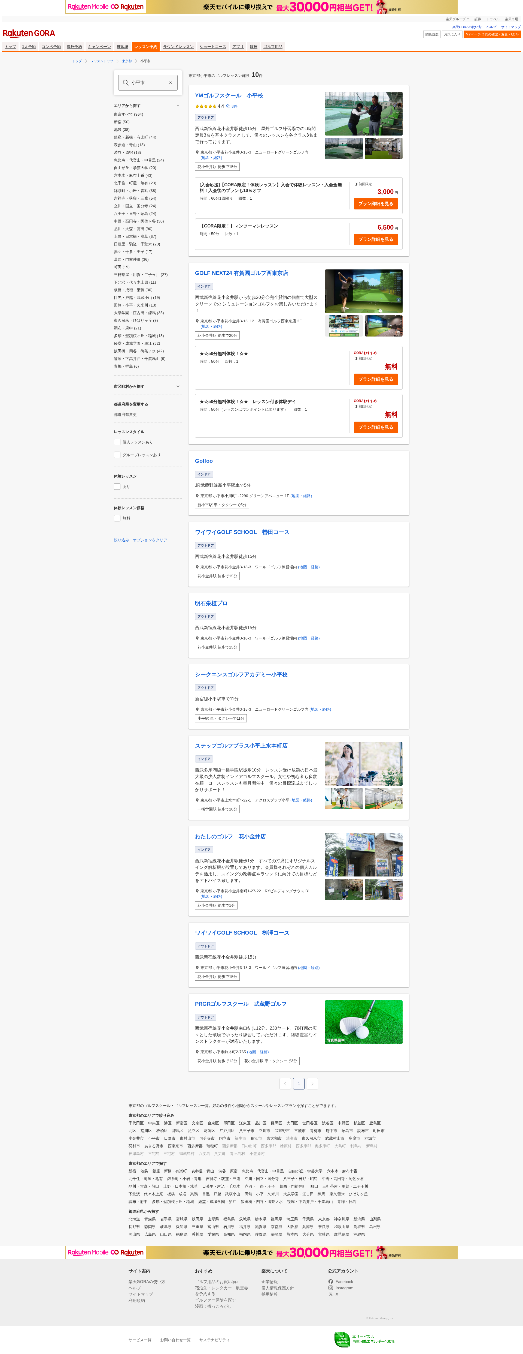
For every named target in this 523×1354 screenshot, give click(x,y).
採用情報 (270, 1294)
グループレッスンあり (142, 455)
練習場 (122, 46)
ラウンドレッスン (178, 46)
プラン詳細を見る (375, 203)
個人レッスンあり (138, 442)
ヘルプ (491, 27)
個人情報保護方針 (278, 1288)
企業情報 (270, 1281)
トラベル (493, 19)
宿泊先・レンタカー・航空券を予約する (221, 1291)
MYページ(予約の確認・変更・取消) (492, 34)
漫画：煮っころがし (213, 1306)
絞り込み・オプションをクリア (140, 540)
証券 (478, 19)
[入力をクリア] (170, 82)
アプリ (238, 46)
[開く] (178, 386)
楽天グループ (456, 19)
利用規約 (137, 1300)
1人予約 (29, 46)
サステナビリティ (214, 1340)
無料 (126, 518)
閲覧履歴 (432, 34)
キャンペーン (99, 46)
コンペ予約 (51, 46)
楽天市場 (511, 19)
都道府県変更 (125, 414)
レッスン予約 (145, 46)
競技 (253, 46)
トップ (10, 46)
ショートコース (213, 46)
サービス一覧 (140, 1340)
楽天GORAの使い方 (467, 27)
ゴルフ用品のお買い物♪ (216, 1281)
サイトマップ (511, 27)
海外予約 (74, 46)
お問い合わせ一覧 (175, 1340)
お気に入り (452, 34)
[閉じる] (178, 105)
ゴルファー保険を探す (215, 1300)
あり (126, 486)
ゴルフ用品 (272, 46)
